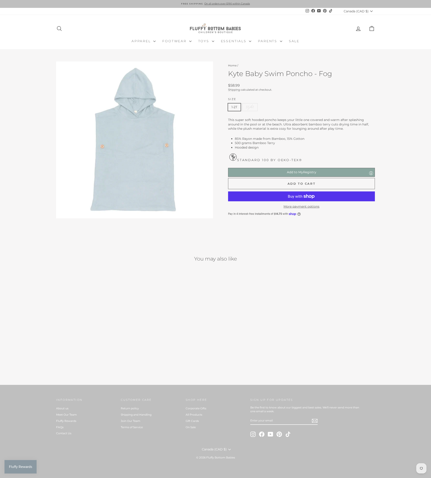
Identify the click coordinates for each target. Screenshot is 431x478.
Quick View (94, 344)
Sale (294, 41)
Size (232, 99)
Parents (268, 41)
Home (232, 65)
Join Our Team (130, 421)
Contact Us (63, 433)
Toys (204, 41)
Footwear (175, 41)
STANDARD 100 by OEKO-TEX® (269, 160)
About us (62, 408)
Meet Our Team (66, 414)
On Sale (191, 427)
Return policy (130, 408)
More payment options (301, 206)
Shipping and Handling (136, 414)
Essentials (234, 41)
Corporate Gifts (196, 408)
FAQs (60, 427)
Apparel (142, 41)
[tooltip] (371, 173)
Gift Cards (192, 421)
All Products (194, 414)
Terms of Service (132, 427)
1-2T (234, 107)
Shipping (234, 89)
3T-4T (250, 107)
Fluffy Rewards (66, 421)
